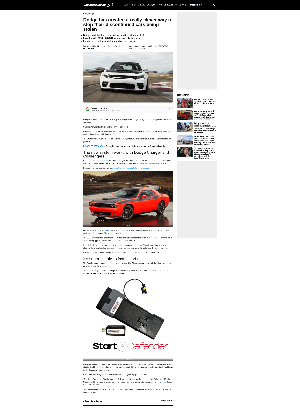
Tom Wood (141, 48)
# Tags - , (92, 401)
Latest (127, 5)
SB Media (183, 5)
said (164, 382)
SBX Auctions (170, 5)
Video (159, 5)
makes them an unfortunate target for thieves (130, 168)
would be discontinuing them (148, 163)
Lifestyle (151, 5)
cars (106, 161)
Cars (134, 5)
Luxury (141, 5)
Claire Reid (165, 400)
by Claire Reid (88, 48)
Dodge (91, 14)
